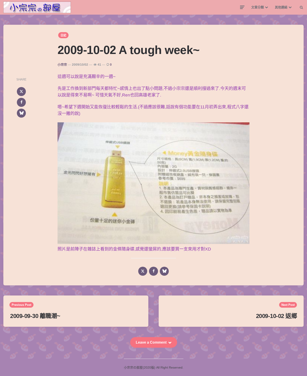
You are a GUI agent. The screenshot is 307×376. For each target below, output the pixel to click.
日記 (63, 35)
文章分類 (257, 7)
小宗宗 (62, 64)
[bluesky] (21, 113)
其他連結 (281, 7)
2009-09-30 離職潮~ (35, 316)
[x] (21, 91)
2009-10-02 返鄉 (276, 316)
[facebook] (21, 102)
